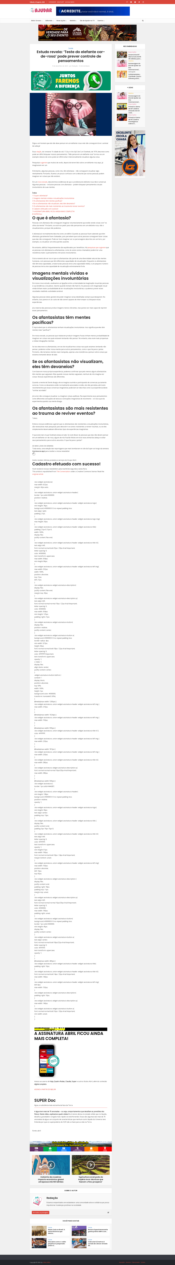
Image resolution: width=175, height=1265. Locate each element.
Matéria (73, 21)
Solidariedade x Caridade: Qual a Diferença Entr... (134, 76)
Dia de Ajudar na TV (87, 21)
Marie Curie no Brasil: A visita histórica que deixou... (56, 1231)
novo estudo (42, 182)
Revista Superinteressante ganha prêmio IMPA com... (98, 1231)
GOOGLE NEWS (69, 2)
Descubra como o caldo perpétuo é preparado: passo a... (57, 1244)
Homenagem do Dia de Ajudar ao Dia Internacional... (134, 67)
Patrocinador (136, 1262)
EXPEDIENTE (52, 2)
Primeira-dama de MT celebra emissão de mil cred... (134, 110)
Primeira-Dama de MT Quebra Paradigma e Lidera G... (134, 121)
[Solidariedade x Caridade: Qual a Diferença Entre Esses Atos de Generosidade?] (122, 74)
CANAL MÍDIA (46, 1262)
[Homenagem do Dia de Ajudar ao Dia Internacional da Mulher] (122, 63)
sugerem (43, 162)
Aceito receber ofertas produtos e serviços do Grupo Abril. (54, 460)
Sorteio (143, 1262)
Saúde (70, 48)
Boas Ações (61, 21)
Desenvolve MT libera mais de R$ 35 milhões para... (135, 57)
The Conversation (63, 471)
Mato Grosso (36, 21)
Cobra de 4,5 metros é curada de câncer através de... (97, 1244)
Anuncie (128, 1262)
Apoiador (122, 1262)
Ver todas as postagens (40, 1212)
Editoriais (48, 21)
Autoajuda (131, 72)
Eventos (100, 21)
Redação (75, 66)
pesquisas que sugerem (97, 247)
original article (37, 474)
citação (38, 152)
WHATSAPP (60, 2)
